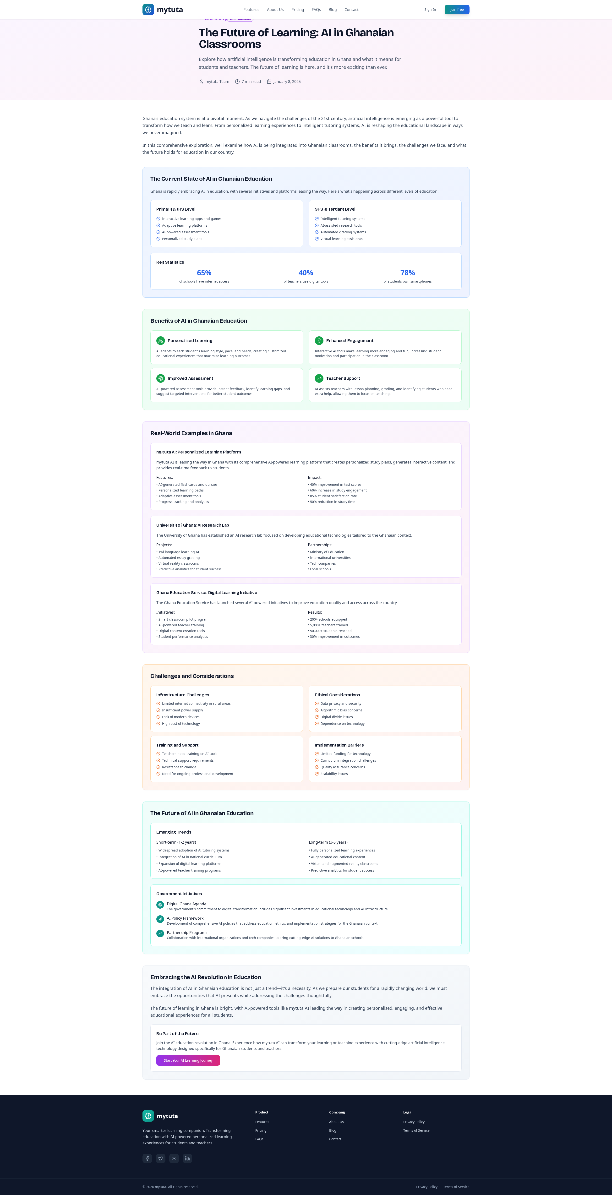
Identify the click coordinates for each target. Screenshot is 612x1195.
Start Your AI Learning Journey (188, 1060)
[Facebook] (147, 1158)
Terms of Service (416, 1130)
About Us (275, 9)
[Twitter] (160, 1158)
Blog (333, 9)
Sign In (430, 9)
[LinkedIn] (187, 1158)
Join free (457, 9)
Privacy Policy (414, 1121)
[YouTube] (174, 1158)
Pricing (297, 9)
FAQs (316, 9)
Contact (351, 9)
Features (251, 9)
